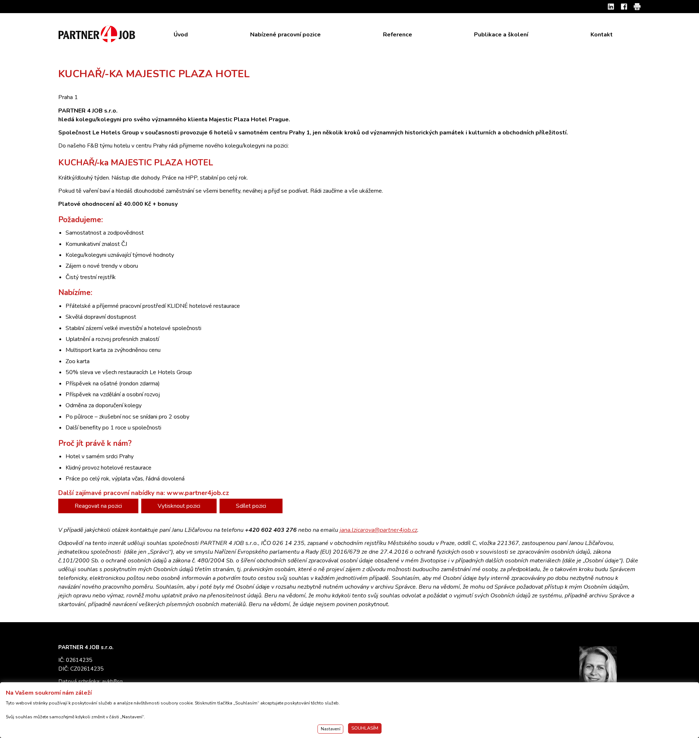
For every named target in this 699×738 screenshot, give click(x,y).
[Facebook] (624, 6)
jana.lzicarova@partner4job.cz (378, 530)
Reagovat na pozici (98, 506)
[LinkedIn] (611, 6)
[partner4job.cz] (97, 34)
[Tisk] (637, 6)
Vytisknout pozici (179, 506)
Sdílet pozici (251, 506)
